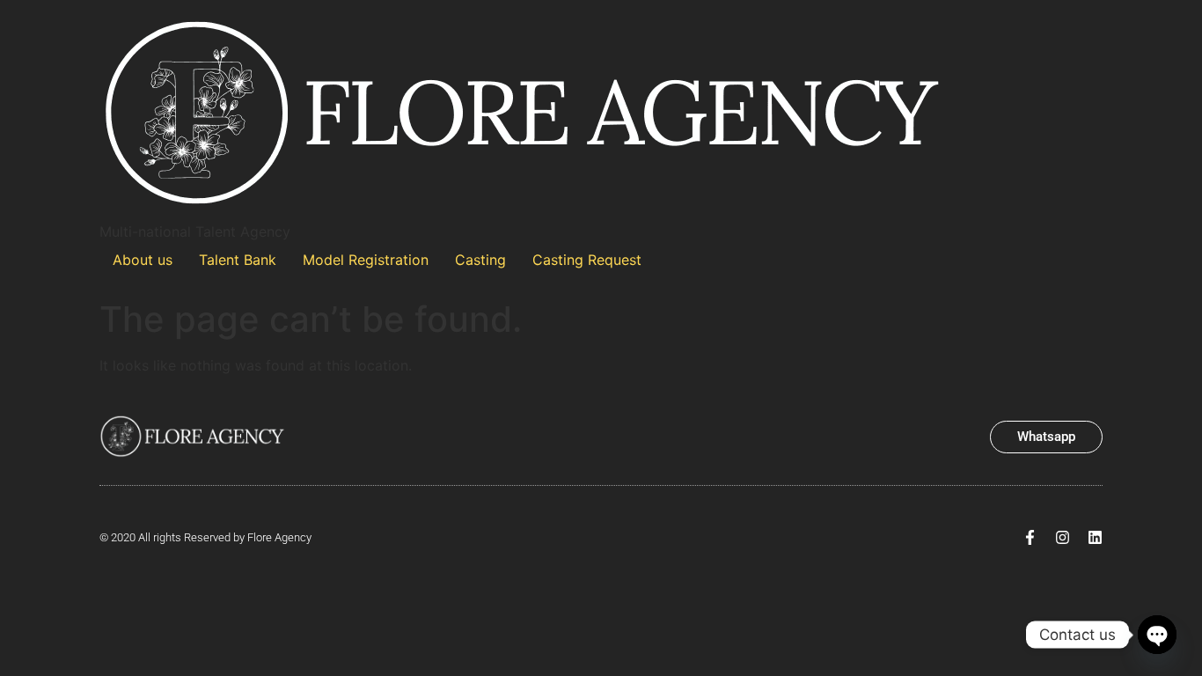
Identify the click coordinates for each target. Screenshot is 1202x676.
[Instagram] (1062, 537)
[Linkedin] (1095, 537)
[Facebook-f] (1029, 537)
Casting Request (586, 259)
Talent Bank (237, 259)
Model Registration (366, 259)
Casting (480, 259)
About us (142, 259)
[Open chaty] (1157, 634)
